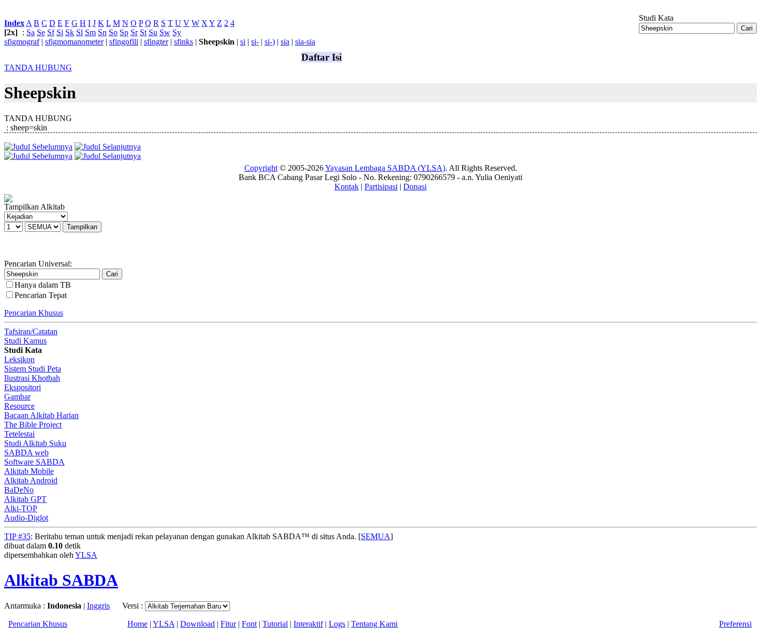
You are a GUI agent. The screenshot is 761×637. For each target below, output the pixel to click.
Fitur (228, 623)
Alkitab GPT (25, 499)
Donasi (415, 186)
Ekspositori (22, 387)
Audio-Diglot (26, 517)
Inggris (98, 605)
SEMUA (375, 536)
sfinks (183, 41)
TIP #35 (17, 536)
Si (59, 32)
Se (41, 32)
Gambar (17, 396)
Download (197, 623)
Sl (79, 32)
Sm (90, 32)
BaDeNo (19, 489)
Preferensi (735, 623)
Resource (19, 406)
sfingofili (123, 41)
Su (153, 32)
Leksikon (19, 359)
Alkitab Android (30, 480)
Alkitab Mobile (29, 471)
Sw (164, 32)
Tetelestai (19, 433)
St (143, 32)
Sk (69, 32)
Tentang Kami (374, 623)
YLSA (86, 555)
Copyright (260, 168)
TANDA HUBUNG (38, 67)
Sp (124, 32)
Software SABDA (34, 461)
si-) (270, 41)
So (113, 32)
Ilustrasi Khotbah (32, 378)
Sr (134, 32)
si (242, 41)
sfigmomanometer (74, 41)
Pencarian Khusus (33, 312)
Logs (337, 623)
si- (255, 41)
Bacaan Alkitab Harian (41, 415)
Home (137, 623)
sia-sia (305, 41)
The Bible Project (33, 424)
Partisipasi (381, 186)
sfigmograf (21, 41)
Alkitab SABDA (61, 580)
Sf (50, 32)
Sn (102, 32)
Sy (176, 32)
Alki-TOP (20, 508)
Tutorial (275, 623)
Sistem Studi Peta (32, 368)
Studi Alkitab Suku (35, 443)
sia (285, 41)
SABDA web (26, 452)
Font (249, 623)
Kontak (346, 186)
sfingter (156, 41)
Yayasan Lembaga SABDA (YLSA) (385, 168)
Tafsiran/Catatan (30, 331)
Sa (30, 32)
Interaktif (308, 623)
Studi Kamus (25, 340)
